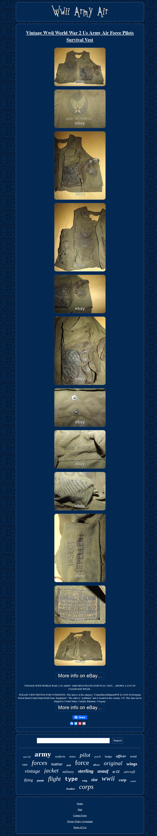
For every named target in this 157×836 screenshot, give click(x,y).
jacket (51, 770)
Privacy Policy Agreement (80, 821)
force (82, 762)
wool (133, 756)
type (71, 779)
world (26, 757)
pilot (85, 755)
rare (25, 764)
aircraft (129, 771)
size (94, 779)
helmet (72, 756)
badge (108, 756)
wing (84, 780)
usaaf (103, 771)
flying (28, 780)
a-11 (116, 771)
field (69, 765)
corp (122, 780)
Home (80, 803)
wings (132, 763)
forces (39, 762)
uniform (60, 756)
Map (80, 809)
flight (54, 778)
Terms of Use (79, 827)
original (113, 763)
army (43, 754)
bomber (70, 788)
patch (97, 756)
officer (121, 756)
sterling (85, 771)
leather (57, 764)
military (68, 772)
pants (40, 780)
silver (96, 764)
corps (86, 786)
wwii (108, 778)
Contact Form (79, 815)
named (133, 781)
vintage (32, 771)
